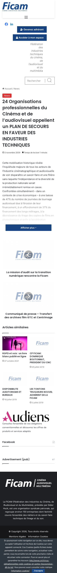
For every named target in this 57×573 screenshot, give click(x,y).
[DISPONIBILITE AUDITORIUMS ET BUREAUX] (14, 379)
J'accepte (38, 571)
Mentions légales (17, 536)
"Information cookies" (20, 571)
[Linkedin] (11, 24)
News (16, 88)
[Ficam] (15, 6)
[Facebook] (6, 24)
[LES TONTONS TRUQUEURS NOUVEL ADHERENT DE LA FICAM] (42, 379)
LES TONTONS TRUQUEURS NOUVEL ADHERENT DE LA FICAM (41, 393)
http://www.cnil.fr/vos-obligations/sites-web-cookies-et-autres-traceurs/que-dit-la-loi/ (28, 563)
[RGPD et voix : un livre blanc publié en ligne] (14, 343)
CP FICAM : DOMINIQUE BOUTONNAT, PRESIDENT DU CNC (40, 358)
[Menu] (26, 18)
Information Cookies (38, 536)
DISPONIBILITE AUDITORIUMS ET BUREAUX (11, 392)
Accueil (8, 88)
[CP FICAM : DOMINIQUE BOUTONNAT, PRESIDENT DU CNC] (42, 343)
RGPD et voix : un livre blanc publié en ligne (14, 355)
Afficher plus (28, 227)
